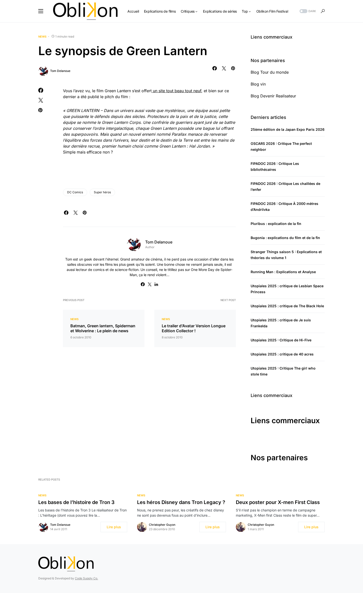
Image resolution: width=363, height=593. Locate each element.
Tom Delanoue (60, 71)
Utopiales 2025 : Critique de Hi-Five (281, 340)
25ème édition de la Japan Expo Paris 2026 (287, 129)
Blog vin (258, 84)
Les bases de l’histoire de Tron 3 (76, 502)
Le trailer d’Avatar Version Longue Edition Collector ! (193, 328)
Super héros (102, 192)
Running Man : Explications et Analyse (283, 272)
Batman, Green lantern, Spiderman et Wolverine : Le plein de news (102, 328)
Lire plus (114, 527)
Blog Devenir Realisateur (273, 95)
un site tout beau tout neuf (176, 90)
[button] (40, 11)
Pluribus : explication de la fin (276, 223)
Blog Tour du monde (270, 72)
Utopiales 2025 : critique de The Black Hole (287, 306)
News (42, 36)
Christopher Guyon (162, 525)
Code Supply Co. (86, 578)
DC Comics (75, 192)
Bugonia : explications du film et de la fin (285, 238)
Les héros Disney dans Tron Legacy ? (181, 502)
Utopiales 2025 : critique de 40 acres (282, 354)
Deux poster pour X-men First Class (278, 502)
